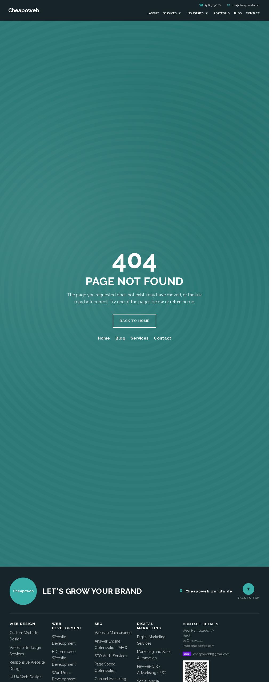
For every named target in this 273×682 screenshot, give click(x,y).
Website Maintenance (113, 633)
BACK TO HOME (134, 321)
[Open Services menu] (179, 13)
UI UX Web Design (26, 677)
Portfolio (222, 13)
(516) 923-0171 (209, 5)
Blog (238, 13)
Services (169, 13)
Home (104, 338)
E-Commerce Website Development (63, 658)
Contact (252, 13)
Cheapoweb (23, 10)
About (154, 13)
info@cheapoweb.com (243, 5)
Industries (195, 13)
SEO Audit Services (111, 656)
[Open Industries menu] (206, 13)
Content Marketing (110, 679)
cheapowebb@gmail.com (211, 654)
